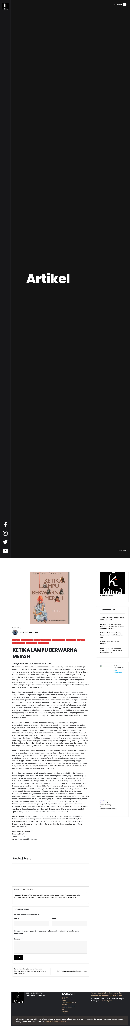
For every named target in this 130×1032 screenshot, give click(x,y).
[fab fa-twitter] (5, 1016)
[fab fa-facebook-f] (5, 998)
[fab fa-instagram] (5, 1007)
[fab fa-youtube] (5, 1024)
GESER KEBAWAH (122, 1024)
